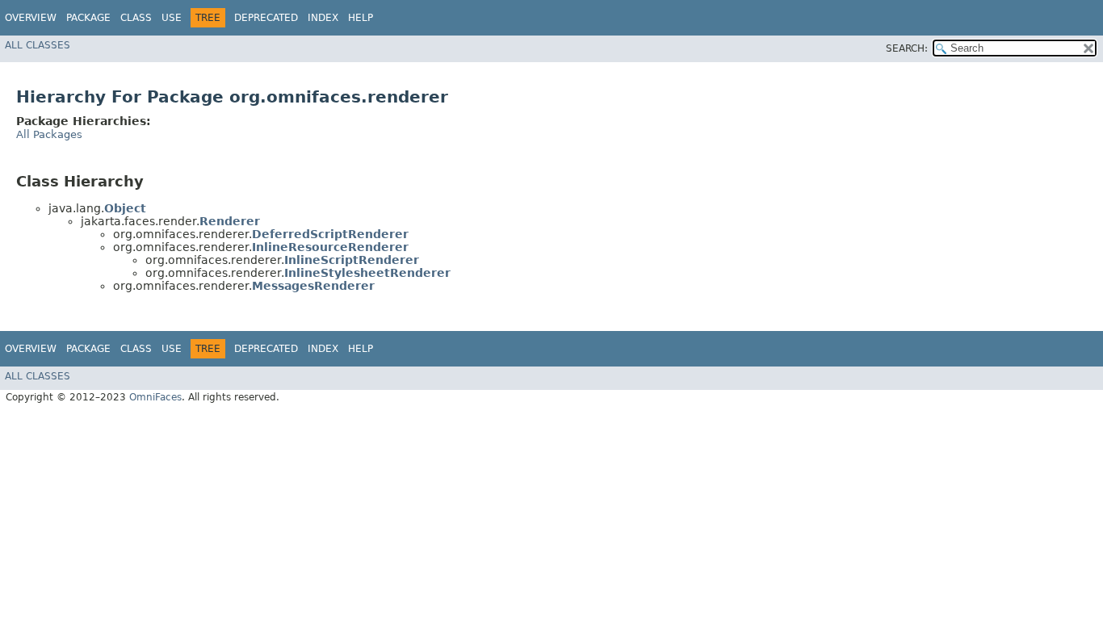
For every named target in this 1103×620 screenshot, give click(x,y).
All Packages (49, 134)
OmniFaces (155, 397)
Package (88, 17)
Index (323, 17)
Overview (31, 17)
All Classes (37, 45)
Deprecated (266, 17)
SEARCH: (907, 48)
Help (360, 17)
